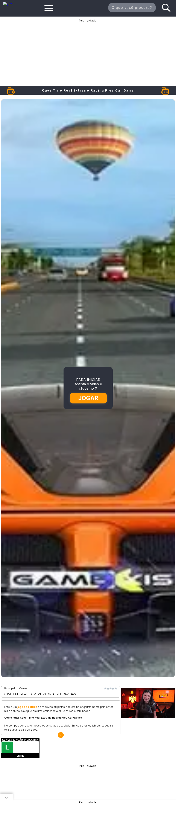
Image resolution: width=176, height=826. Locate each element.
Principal (9, 688)
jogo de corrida (27, 706)
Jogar (88, 398)
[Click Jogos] (10, 5)
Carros (23, 688)
